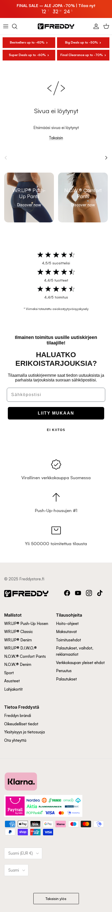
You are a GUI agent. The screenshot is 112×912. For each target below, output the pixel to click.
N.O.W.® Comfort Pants (25, 656)
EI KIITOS (56, 430)
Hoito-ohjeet (67, 623)
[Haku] (17, 26)
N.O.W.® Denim (17, 664)
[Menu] (5, 26)
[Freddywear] (56, 26)
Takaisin (56, 137)
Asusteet (12, 680)
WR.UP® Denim (18, 639)
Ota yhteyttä (15, 740)
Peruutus (64, 670)
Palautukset (66, 679)
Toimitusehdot (68, 639)
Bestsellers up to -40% (27, 42)
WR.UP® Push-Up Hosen (26, 623)
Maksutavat (66, 631)
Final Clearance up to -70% (81, 55)
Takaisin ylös (56, 898)
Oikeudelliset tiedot (21, 723)
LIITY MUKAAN (56, 413)
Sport (9, 672)
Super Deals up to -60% (27, 55)
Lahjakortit (13, 689)
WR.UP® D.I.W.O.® (20, 648)
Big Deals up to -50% (81, 42)
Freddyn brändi (17, 715)
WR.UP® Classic (18, 631)
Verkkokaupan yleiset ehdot (80, 662)
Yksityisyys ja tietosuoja (24, 731)
